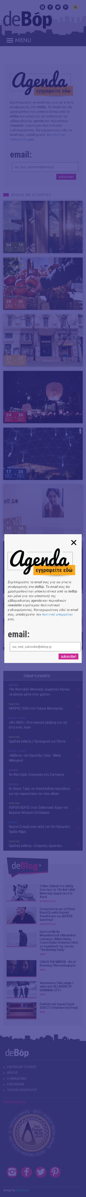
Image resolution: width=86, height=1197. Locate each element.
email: (19, 634)
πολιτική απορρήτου (57, 614)
